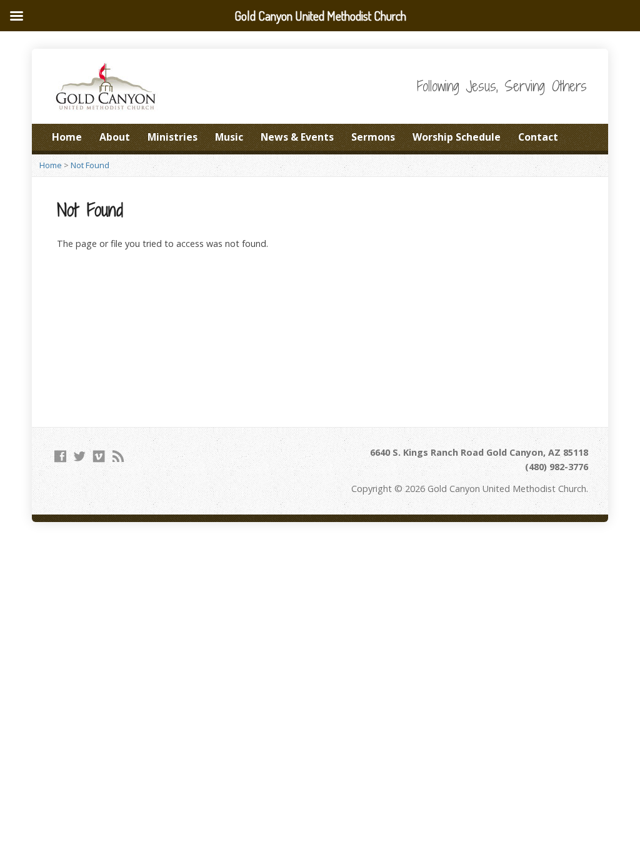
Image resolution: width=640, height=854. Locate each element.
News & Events (297, 137)
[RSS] (118, 456)
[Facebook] (60, 456)
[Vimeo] (99, 456)
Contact (538, 137)
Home (67, 137)
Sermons (373, 137)
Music (229, 137)
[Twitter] (80, 456)
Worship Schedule (456, 137)
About (114, 137)
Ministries (173, 137)
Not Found (90, 165)
